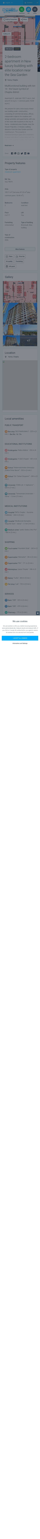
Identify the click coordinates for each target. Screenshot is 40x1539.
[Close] (38, 613)
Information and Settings (20, 643)
